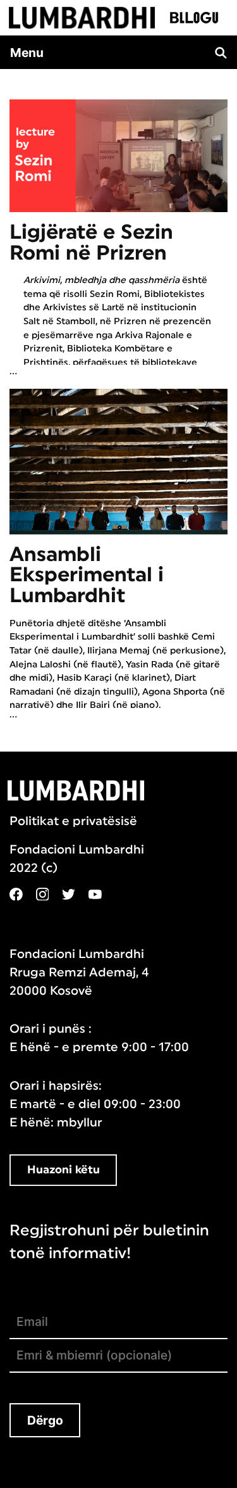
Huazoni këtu (63, 1169)
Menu (27, 52)
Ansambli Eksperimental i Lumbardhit (86, 575)
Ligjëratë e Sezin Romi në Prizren (91, 242)
